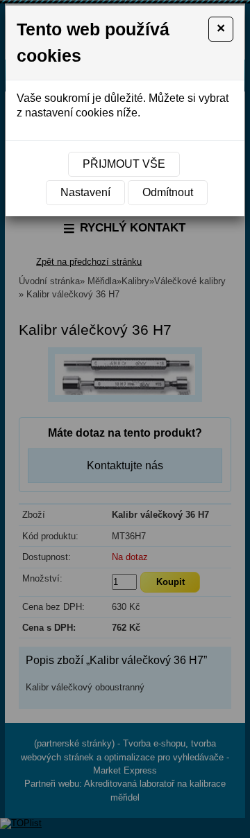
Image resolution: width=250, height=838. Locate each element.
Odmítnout (167, 192)
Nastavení (85, 192)
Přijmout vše (124, 164)
